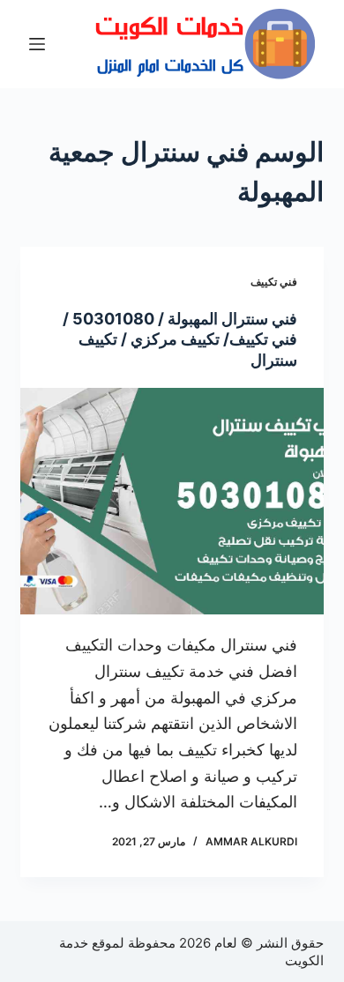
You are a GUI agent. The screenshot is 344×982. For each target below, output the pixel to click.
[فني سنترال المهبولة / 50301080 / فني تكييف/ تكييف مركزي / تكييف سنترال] (171, 501)
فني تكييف (274, 281)
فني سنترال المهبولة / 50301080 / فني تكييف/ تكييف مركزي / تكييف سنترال (180, 339)
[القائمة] (37, 44)
